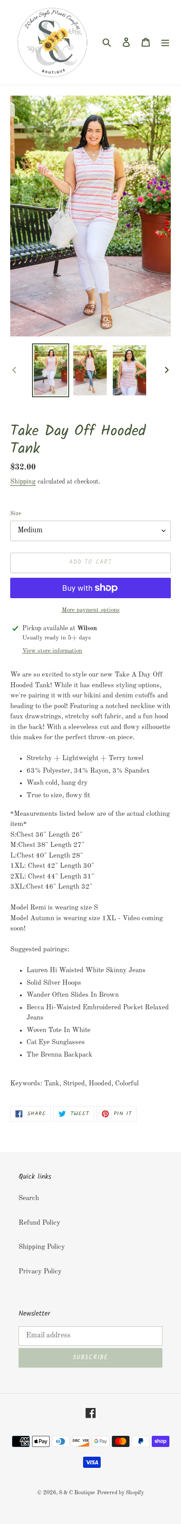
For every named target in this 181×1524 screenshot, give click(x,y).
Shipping (23, 481)
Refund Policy (39, 1223)
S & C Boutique (77, 1493)
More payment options (91, 610)
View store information (52, 651)
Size (15, 513)
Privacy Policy (40, 1271)
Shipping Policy (42, 1247)
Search (29, 1198)
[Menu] (165, 42)
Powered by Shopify (120, 1493)
